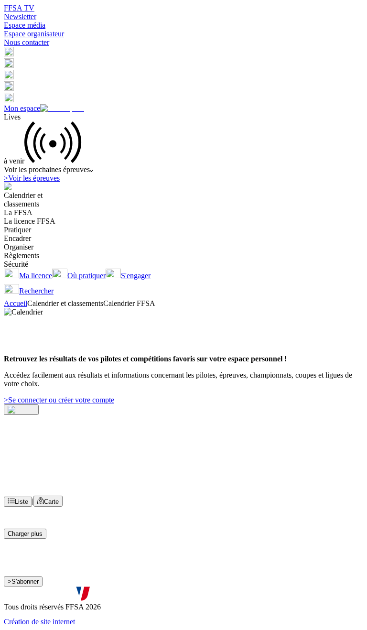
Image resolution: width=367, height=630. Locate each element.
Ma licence (35, 276)
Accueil (15, 303)
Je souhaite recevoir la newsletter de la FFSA (81, 586)
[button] (9, 54)
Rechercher (36, 291)
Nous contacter (26, 42)
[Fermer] (21, 409)
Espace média (24, 25)
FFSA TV (19, 8)
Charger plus (25, 533)
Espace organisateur (34, 34)
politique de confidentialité (257, 596)
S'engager (136, 276)
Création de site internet (39, 622)
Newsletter (20, 16)
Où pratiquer (86, 276)
